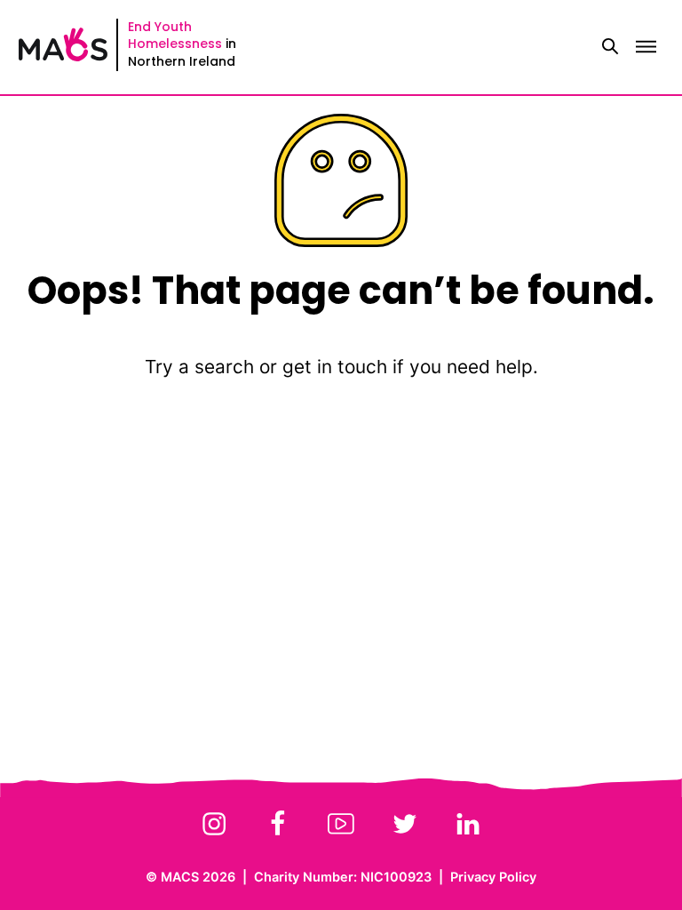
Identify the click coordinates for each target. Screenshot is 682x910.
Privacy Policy (493, 876)
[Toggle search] (610, 47)
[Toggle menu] (645, 47)
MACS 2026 (198, 876)
